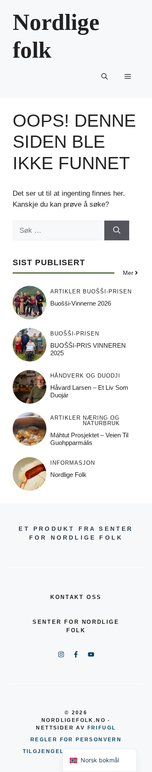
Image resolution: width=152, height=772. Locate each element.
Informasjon (72, 463)
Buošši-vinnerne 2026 (80, 303)
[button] (104, 76)
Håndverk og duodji (85, 375)
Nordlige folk (68, 474)
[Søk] (116, 231)
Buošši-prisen (107, 291)
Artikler (65, 291)
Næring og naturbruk (101, 420)
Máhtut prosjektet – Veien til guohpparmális (89, 438)
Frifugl (101, 728)
